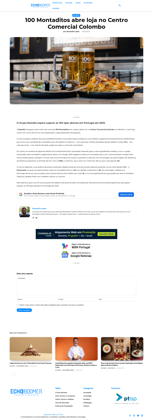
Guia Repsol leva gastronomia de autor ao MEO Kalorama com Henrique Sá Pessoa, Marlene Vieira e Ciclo (76, 365)
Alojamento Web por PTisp (53, 414)
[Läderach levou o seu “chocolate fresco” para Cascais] (31, 348)
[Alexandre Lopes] (24, 212)
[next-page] (14, 374)
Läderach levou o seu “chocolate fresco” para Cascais (30, 363)
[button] (119, 5)
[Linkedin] (36, 217)
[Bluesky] (138, 416)
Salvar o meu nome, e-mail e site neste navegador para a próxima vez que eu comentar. (51, 305)
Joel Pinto (111, 368)
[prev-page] (11, 374)
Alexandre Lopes (72, 31)
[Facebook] (33, 217)
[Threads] (142, 416)
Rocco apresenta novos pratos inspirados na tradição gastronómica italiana (122, 364)
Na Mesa (76, 15)
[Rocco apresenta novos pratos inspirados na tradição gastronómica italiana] (122, 348)
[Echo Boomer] (41, 6)
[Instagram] (134, 416)
